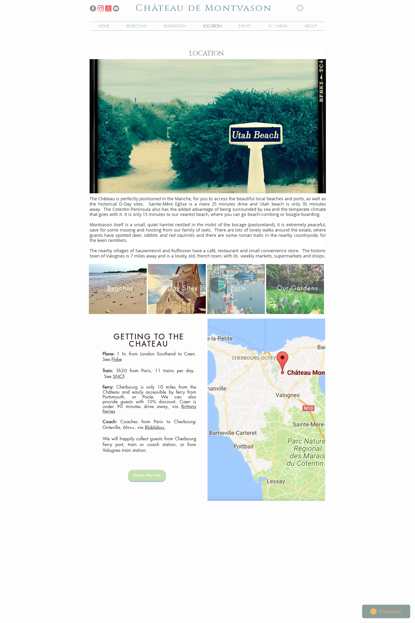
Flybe (116, 359)
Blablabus (155, 427)
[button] (208, 126)
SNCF (118, 376)
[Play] (300, 8)
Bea (113, 288)
